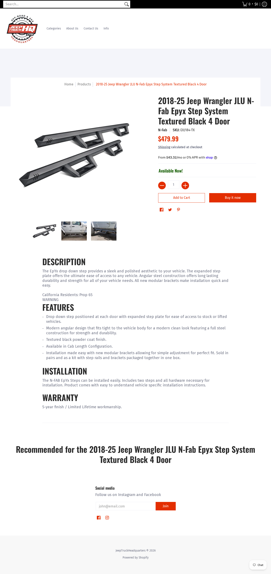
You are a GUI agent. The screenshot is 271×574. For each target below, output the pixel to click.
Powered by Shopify (136, 557)
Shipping (164, 147)
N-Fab (162, 130)
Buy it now (233, 198)
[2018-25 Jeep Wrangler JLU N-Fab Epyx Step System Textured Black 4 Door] (44, 231)
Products (84, 84)
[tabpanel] (135, 342)
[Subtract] (162, 185)
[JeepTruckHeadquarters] (22, 28)
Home (68, 84)
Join (166, 506)
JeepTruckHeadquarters (130, 550)
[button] (250, 4)
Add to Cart (181, 198)
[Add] (185, 185)
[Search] (126, 4)
